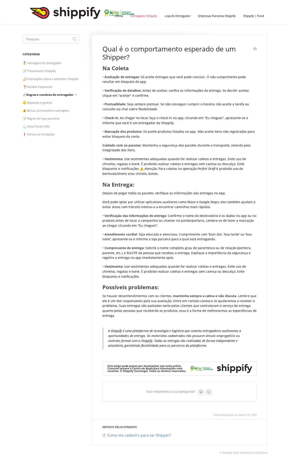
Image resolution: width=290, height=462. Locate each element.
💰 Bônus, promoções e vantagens (46, 110)
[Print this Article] (255, 49)
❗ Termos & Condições (39, 134)
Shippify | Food (253, 16)
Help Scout (261, 452)
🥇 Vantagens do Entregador (42, 63)
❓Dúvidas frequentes (38, 87)
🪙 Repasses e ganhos (37, 103)
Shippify (227, 452)
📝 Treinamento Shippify (39, 71)
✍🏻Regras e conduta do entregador (48, 95)
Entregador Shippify (143, 16)
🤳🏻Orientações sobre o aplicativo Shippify (51, 79)
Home (119, 16)
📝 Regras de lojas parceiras (41, 118)
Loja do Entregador (178, 16)
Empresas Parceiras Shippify (217, 16)
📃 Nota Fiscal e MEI (36, 126)
